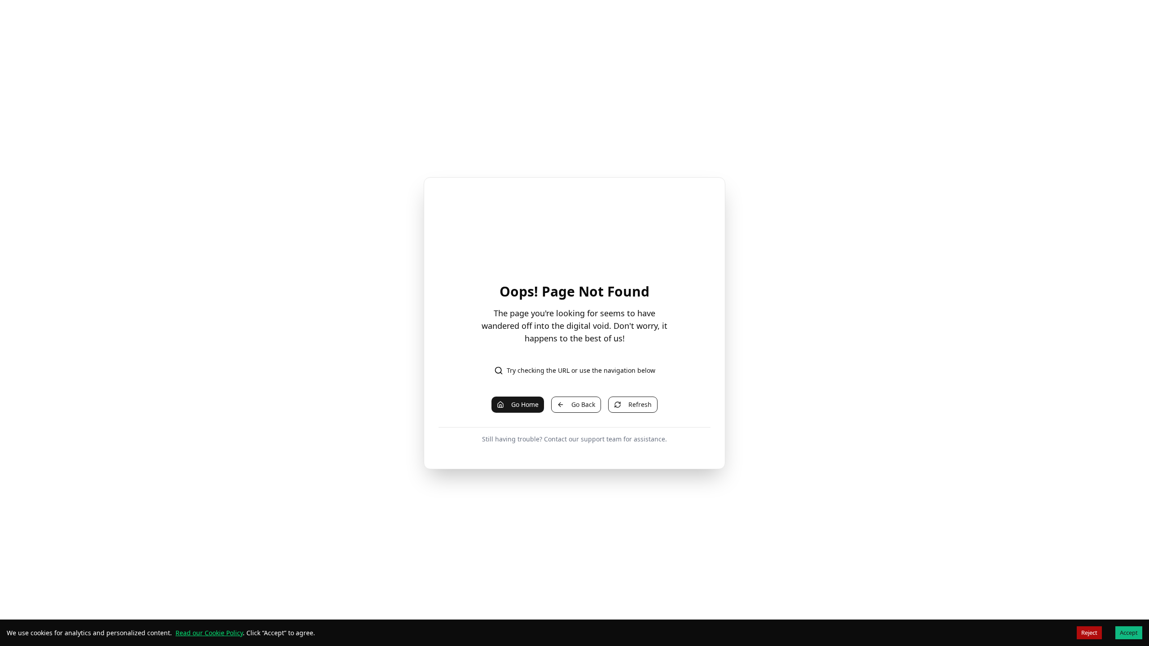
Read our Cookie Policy (209, 633)
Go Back (583, 404)
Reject (1089, 633)
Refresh (640, 404)
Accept (1129, 633)
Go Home (525, 404)
